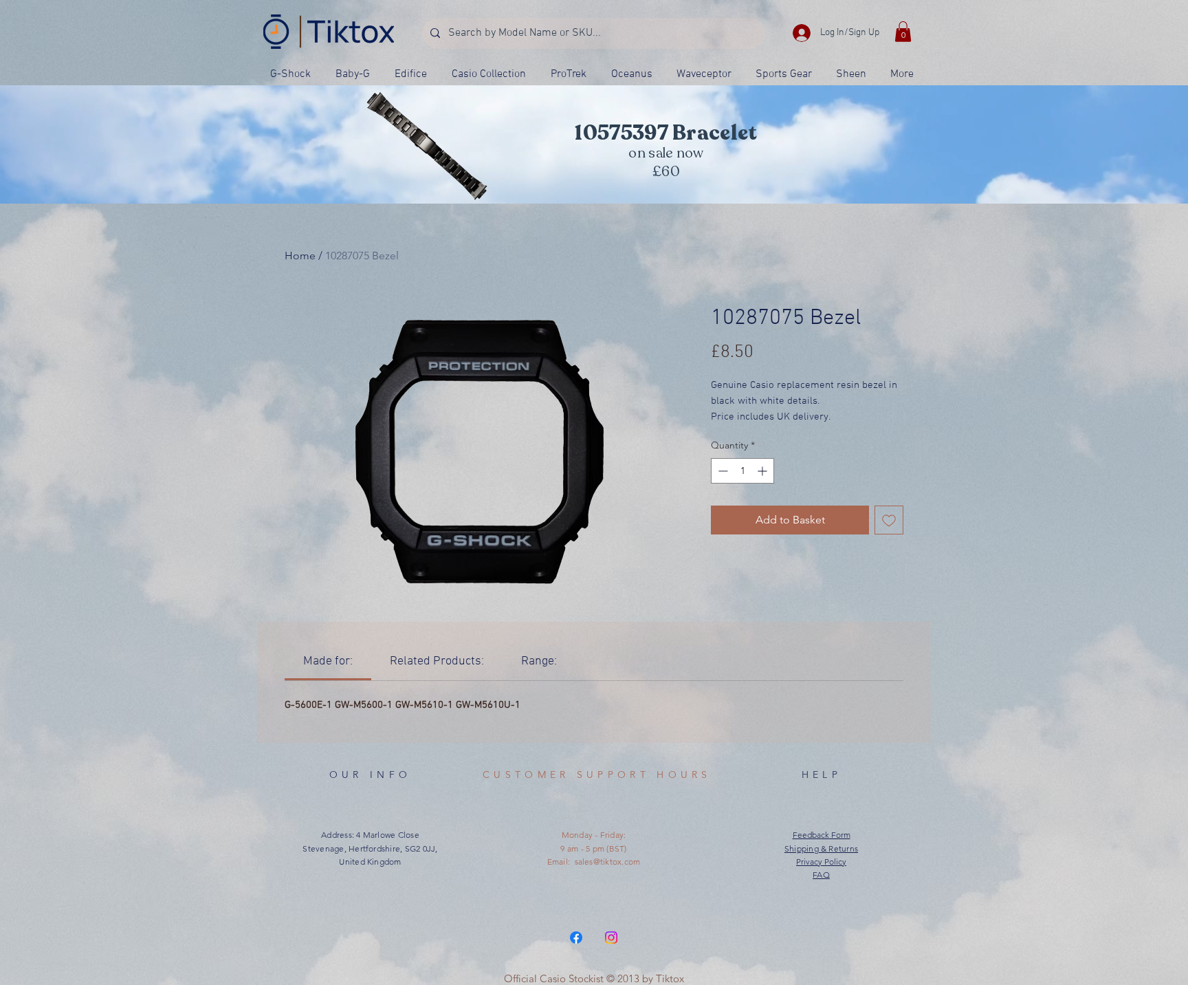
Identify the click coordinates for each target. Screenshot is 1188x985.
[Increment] (763, 471)
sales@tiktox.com (608, 861)
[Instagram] (611, 937)
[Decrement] (721, 471)
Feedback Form (821, 835)
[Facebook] (576, 937)
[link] (328, 661)
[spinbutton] (742, 471)
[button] (903, 31)
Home (300, 255)
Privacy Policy (821, 861)
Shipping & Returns (821, 848)
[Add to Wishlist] (888, 520)
